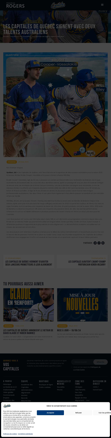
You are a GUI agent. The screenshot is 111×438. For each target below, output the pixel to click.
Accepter (50, 413)
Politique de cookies (10, 434)
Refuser (78, 413)
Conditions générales (25, 434)
